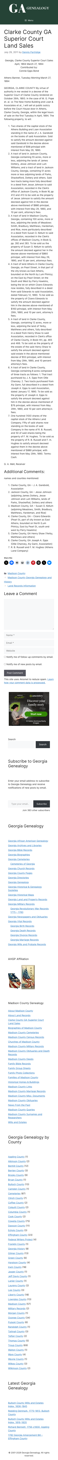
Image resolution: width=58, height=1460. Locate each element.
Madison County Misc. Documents (26, 1096)
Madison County (16, 573)
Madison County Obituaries (23, 1100)
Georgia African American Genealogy (28, 841)
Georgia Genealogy (18, 882)
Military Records (16, 1308)
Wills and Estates (17, 1122)
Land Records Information (22, 585)
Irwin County (15, 1267)
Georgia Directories (18, 877)
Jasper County (16, 1271)
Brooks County (16, 1175)
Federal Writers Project (20, 1239)
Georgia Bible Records (20, 850)
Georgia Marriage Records (24, 939)
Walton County (16, 1350)
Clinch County (15, 1198)
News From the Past (19, 1105)
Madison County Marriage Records (27, 1091)
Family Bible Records (19, 1063)
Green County (15, 1258)
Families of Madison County (23, 1077)
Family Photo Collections (21, 1073)
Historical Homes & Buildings (23, 1082)
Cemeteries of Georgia (22, 864)
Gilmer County (16, 1253)
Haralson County (17, 1262)
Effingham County (17, 1235)
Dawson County (16, 1225)
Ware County (15, 1354)
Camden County (17, 1189)
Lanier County (15, 1281)
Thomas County (16, 1340)
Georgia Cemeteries (19, 859)
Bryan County (15, 1179)
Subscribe (42, 803)
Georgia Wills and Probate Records (27, 944)
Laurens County (16, 1285)
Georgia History (16, 1248)
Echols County (15, 1230)
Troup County (15, 1345)
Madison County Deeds (20, 1059)
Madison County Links (20, 1086)
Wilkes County (15, 1363)
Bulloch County (16, 1184)
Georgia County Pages (20, 873)
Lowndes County (17, 1299)
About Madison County (20, 1010)
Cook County (15, 1216)
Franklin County (16, 1244)
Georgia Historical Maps (21, 895)
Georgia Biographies (19, 854)
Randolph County (17, 1327)
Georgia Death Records (23, 930)
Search (12, 739)
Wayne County (16, 1359)
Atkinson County (17, 1161)
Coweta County (16, 1221)
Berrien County (16, 1170)
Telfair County (15, 1336)
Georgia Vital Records (20, 921)
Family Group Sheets (19, 1068)
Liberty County (16, 1294)
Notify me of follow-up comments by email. (29, 657)
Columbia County (17, 1212)
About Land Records (19, 1015)
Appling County (16, 1156)
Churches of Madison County (24, 1041)
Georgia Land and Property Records (27, 899)
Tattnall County (16, 1331)
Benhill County (16, 1166)
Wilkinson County (17, 1368)
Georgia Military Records (21, 904)
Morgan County (16, 1313)
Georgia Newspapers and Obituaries (28, 916)
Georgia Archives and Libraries (25, 845)
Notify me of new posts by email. (24, 664)
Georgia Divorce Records (23, 935)
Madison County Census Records (26, 1037)
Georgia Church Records (21, 868)
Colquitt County (16, 1207)
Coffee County (16, 1202)
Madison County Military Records (26, 1046)
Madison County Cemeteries (23, 1032)
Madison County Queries (21, 1109)
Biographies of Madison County (25, 1028)
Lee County (14, 1290)
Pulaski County (16, 1322)
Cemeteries (14, 1193)
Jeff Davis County (17, 1276)
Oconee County (16, 1317)
